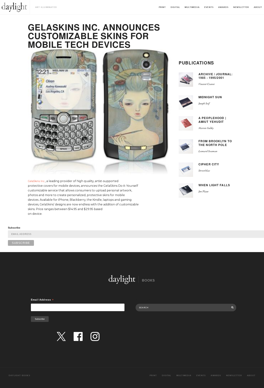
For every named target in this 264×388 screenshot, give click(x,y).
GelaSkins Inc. (36, 181)
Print (162, 7)
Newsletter (241, 7)
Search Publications (147, 300)
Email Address (42, 299)
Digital (175, 7)
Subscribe (14, 227)
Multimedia (192, 7)
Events (209, 7)
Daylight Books (14, 7)
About (258, 7)
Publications (196, 63)
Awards (223, 7)
